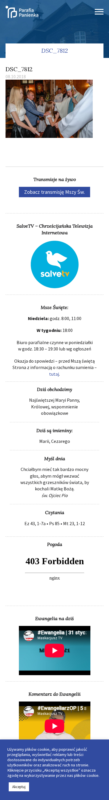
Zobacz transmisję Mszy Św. (54, 192)
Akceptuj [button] (19, 786)
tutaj (54, 374)
